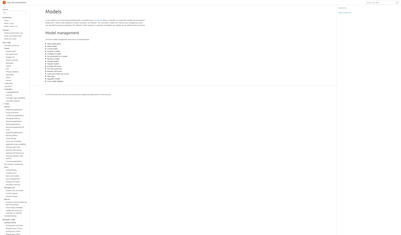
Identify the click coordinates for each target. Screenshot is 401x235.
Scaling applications (13, 124)
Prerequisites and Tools (14, 225)
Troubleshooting (10, 216)
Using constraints (12, 112)
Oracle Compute (12, 60)
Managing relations (13, 118)
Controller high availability (15, 98)
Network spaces (12, 196)
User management (13, 179)
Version (5, 9)
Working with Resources (15, 153)
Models (7, 104)
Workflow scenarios (13, 185)
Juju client (8, 86)
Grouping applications (14, 161)
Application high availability (16, 144)
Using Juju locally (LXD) (12, 36)
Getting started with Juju (13, 33)
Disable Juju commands (14, 190)
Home (6, 20)
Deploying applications (14, 110)
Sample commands (13, 182)
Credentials (8, 83)
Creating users (11, 173)
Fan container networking (13, 164)
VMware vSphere (12, 72)
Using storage (11, 138)
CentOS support (12, 193)
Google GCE (10, 57)
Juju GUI (9, 95)
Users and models (12, 176)
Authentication (11, 170)
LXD (7, 69)
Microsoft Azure (12, 54)
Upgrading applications (14, 132)
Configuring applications (15, 115)
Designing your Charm (14, 228)
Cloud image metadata (14, 207)
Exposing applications (14, 121)
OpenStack (10, 75)
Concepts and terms (11, 45)
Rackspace (9, 63)
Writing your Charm (13, 231)
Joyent (8, 66)
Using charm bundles (13, 141)
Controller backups (13, 101)
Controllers (97, 20)
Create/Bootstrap (12, 92)
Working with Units (13, 147)
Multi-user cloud (10, 39)
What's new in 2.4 (10, 26)
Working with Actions (14, 150)
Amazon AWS (11, 51)
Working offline (11, 135)
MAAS (8, 77)
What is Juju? (9, 23)
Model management (344, 12)
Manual (8, 80)
